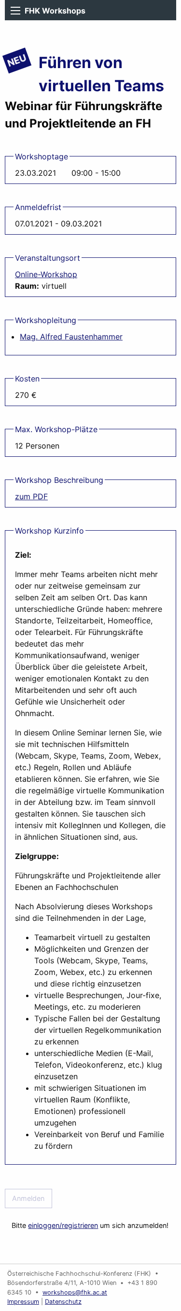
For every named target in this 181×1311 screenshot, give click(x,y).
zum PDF (31, 496)
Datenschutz (63, 1301)
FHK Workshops (55, 10)
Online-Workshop (46, 274)
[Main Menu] (15, 10)
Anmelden (28, 1198)
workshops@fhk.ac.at (74, 1292)
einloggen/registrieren (63, 1225)
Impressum (23, 1301)
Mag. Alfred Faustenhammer (71, 336)
